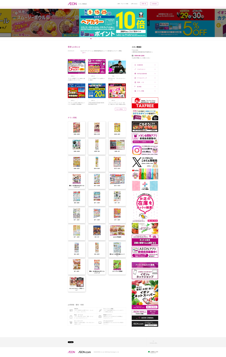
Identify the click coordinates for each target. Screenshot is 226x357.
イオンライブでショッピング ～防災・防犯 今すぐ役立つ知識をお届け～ (117, 104)
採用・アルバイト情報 (123, 3)
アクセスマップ (142, 78)
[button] (152, 342)
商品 (113, 76)
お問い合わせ (134, 3)
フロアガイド (141, 69)
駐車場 (139, 86)
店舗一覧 (144, 3)
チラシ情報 (140, 91)
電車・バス (140, 82)
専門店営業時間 (142, 73)
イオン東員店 (82, 4)
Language (154, 3)
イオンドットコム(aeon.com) (84, 352)
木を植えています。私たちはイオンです (153, 352)
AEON (71, 352)
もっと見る (119, 109)
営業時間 (140, 65)
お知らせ (72, 76)
